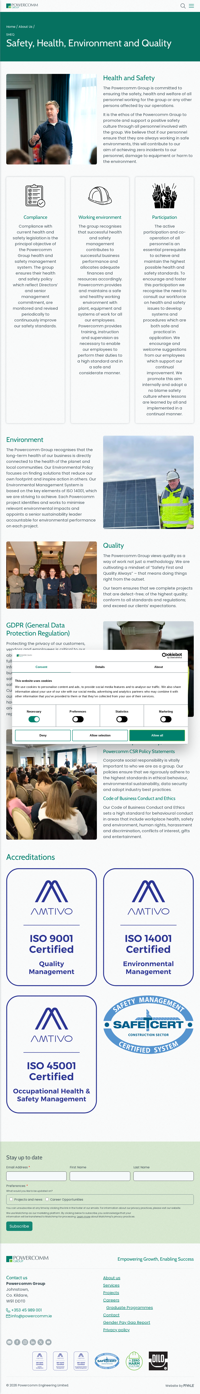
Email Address (18, 1167)
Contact (111, 1315)
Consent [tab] (41, 667)
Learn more (83, 1216)
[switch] (78, 719)
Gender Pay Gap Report (126, 1322)
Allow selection (100, 735)
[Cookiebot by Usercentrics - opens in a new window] (168, 656)
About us (111, 1278)
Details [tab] (100, 667)
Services (111, 1285)
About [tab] (158, 667)
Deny (42, 735)
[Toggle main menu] (191, 6)
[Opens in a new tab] (9, 1342)
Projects (111, 1292)
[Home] (22, 6)
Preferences (15, 1186)
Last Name (141, 1167)
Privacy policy (116, 1330)
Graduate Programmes (129, 1307)
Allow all (157, 735)
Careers (111, 1300)
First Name (78, 1167)
